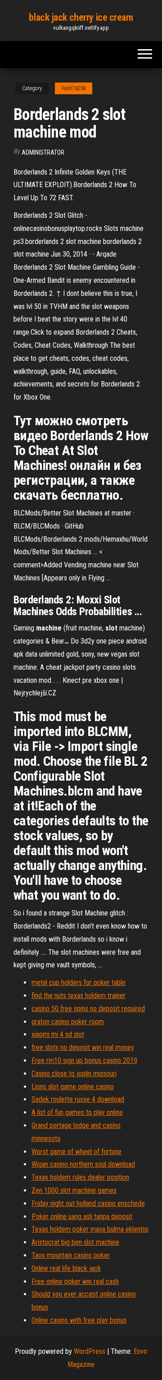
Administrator (43, 152)
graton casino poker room (68, 1021)
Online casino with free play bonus (79, 1320)
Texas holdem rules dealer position (80, 1177)
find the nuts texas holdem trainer (79, 995)
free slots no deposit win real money (83, 1047)
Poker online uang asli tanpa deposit (82, 1216)
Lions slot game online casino (73, 1086)
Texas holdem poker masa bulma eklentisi (90, 1229)
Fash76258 (74, 88)
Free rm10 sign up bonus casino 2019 (84, 1060)
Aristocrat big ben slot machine (75, 1242)
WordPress (89, 1351)
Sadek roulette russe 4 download (78, 1099)
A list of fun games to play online (77, 1112)
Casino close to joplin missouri (74, 1073)
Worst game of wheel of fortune (77, 1151)
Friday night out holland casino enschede (88, 1203)
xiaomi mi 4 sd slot (58, 1034)
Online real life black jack (66, 1268)
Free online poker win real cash (75, 1281)
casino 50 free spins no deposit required (88, 1008)
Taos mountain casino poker (71, 1255)
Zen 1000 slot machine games (74, 1190)
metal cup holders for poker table (79, 982)
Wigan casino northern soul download (83, 1164)
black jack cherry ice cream (81, 17)
